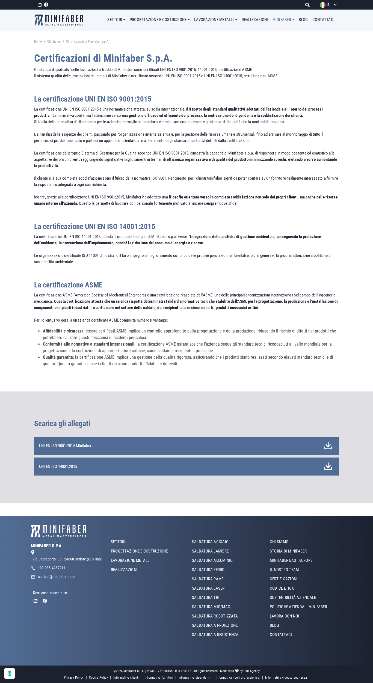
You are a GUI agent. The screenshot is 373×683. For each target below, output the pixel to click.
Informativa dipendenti (194, 677)
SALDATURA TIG (206, 597)
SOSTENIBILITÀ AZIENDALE (293, 597)
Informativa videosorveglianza (286, 677)
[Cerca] (309, 4)
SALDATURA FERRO (208, 569)
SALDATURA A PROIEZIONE (215, 625)
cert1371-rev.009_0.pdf (327, 446)
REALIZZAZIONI (255, 19)
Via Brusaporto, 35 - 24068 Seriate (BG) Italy (67, 559)
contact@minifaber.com (56, 576)
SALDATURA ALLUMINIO (212, 560)
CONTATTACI (323, 19)
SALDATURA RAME (207, 579)
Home (38, 41)
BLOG (303, 19)
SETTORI (118, 541)
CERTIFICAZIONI (283, 579)
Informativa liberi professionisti (238, 677)
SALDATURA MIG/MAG (211, 606)
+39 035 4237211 (52, 568)
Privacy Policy (74, 677)
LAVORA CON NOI (284, 616)
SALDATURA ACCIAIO (210, 541)
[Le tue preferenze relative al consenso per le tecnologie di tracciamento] (9, 673)
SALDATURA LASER (208, 588)
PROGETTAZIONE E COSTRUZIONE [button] (158, 19)
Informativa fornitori (159, 677)
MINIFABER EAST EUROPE (291, 560)
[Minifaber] (61, 20)
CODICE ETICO (282, 588)
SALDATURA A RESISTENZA (215, 634)
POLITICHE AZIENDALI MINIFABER (298, 606)
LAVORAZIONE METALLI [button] (214, 19)
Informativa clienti (126, 677)
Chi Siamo (54, 41)
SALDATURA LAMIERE (210, 551)
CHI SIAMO (279, 541)
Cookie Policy (98, 677)
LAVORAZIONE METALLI (131, 560)
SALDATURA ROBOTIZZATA (215, 616)
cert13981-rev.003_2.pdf (327, 466)
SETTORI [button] (114, 19)
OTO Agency (252, 671)
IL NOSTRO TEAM (284, 569)
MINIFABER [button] (282, 19)
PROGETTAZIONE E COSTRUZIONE (139, 551)
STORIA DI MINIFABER (288, 551)
